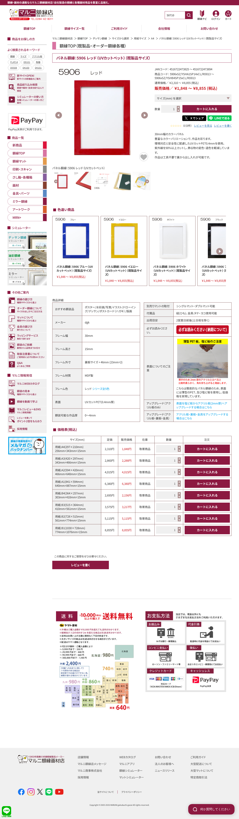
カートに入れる (206, 109)
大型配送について (201, 764)
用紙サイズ (140, 38)
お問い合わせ (209, 28)
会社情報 (164, 28)
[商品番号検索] (189, 15)
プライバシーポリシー (131, 791)
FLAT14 (14, 62)
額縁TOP (29, 28)
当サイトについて (105, 791)
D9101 (27, 62)
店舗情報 (83, 757)
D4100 (26, 67)
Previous (58, 115)
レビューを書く (223, 126)
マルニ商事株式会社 (90, 770)
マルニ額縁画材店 (62, 38)
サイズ (23, 56)
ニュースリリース (164, 770)
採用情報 (83, 777)
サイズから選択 (120, 38)
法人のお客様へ (164, 764)
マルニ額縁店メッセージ (92, 764)
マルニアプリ (126, 764)
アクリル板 (37, 56)
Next (144, 115)
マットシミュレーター (131, 777)
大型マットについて (201, 770)
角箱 (38, 62)
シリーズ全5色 (100, 389)
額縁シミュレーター (130, 770)
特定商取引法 (198, 777)
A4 (152, 38)
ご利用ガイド (119, 28)
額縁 (12, 56)
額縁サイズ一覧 (74, 28)
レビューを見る (203, 126)
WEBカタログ (127, 757)
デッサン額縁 (100, 38)
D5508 (13, 67)
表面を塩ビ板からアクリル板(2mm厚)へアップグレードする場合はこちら (201, 405)
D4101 (38, 67)
